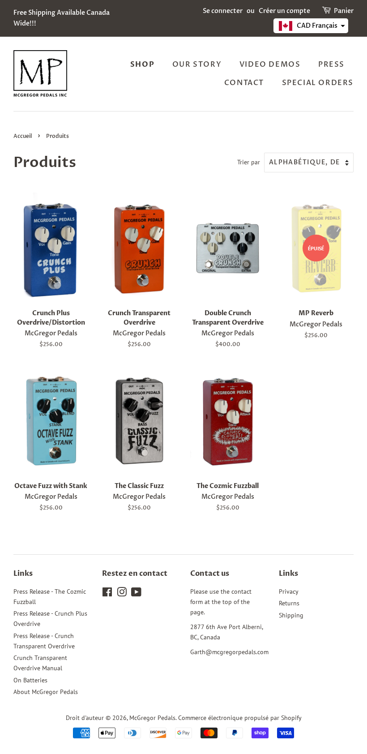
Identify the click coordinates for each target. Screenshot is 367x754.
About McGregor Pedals (45, 692)
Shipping (291, 615)
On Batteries (30, 680)
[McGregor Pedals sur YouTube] (136, 594)
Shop (142, 64)
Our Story (197, 64)
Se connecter (223, 11)
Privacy (289, 591)
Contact (244, 83)
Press (331, 64)
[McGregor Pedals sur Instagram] (122, 594)
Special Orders (318, 83)
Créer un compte (284, 11)
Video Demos (270, 64)
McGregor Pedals (152, 718)
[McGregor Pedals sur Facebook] (107, 594)
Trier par (248, 162)
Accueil (22, 136)
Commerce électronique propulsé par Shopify (240, 718)
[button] (310, 25)
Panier (344, 11)
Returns (289, 603)
